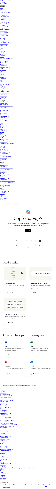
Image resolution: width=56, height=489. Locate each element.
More (1, 114)
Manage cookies (4, 473)
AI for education (4, 427)
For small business (4, 24)
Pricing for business (4, 22)
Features (1, 68)
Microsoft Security (4, 165)
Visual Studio (3, 186)
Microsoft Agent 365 (5, 67)
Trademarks (3, 476)
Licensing (2, 195)
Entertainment (3, 155)
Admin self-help (4, 93)
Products (2, 9)
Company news (3, 459)
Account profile (3, 404)
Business (2, 162)
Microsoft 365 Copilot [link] (7, 203)
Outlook (2, 52)
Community (3, 87)
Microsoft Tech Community (6, 182)
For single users (3, 15)
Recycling (2, 479)
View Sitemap (3, 198)
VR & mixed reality (4, 150)
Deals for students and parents (7, 426)
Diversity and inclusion (5, 463)
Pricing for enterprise (5, 29)
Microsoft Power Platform (6, 169)
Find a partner (3, 96)
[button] (40, 241)
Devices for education (5, 419)
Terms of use (3, 475)
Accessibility (3, 465)
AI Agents (2, 41)
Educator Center (4, 103)
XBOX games (3, 159)
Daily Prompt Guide (4, 42)
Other (1, 188)
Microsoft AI (3, 163)
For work (1, 90)
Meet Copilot (3, 38)
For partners (2, 109)
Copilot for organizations (6, 397)
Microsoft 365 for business (6, 168)
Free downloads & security (6, 191)
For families (3, 13)
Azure (1, 122)
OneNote (2, 140)
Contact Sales (3, 97)
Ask (22, 245)
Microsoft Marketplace (5, 184)
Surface (2, 126)
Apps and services (3, 45)
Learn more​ (2, 19)
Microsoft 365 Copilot (4, 36)
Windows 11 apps (4, 401)
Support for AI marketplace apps (7, 181)
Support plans (3, 94)
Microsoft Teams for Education (7, 420)
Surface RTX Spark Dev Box (6, 396)
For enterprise (2, 28)
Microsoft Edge (3, 65)
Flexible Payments (4, 414)
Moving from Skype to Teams (7, 143)
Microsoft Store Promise (5, 413)
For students (3, 18)
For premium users (4, 16)
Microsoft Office (4, 61)
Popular (17, 245)
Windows (2, 124)
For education (2, 100)
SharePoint (2, 55)
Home (1, 8)
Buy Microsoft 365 (4, 116)
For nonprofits (3, 34)
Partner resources (4, 111)
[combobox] (27, 241)
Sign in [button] (28, 230)
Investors (2, 462)
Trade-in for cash (4, 153)
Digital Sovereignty (4, 173)
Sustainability (3, 466)
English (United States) (5, 468)
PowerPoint (2, 51)
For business (2, 21)
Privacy (1, 472)
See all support (3, 113)
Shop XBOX (2, 148)
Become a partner (4, 110)
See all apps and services (6, 58)
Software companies (5, 185)
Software (1, 133)
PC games (2, 161)
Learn (27, 245)
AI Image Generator (4, 75)
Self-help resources (4, 84)
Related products (3, 59)
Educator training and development (8, 424)
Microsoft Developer (5, 178)
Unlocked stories (4, 197)
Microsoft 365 (2, 6)
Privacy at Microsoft (4, 460)
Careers (2, 456)
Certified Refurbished (5, 152)
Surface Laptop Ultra (5, 394)
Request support (4, 104)
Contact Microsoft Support (6, 88)
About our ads (3, 481)
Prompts (2, 73)
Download (2, 77)
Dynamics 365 (3, 166)
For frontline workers (5, 32)
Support (1, 81)
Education (2, 192)
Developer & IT (3, 175)
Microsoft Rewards (4, 189)
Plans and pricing (4, 44)
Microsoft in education (5, 417)
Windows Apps (3, 135)
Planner (2, 57)
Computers (2, 146)
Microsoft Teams (4, 47)
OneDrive (2, 54)
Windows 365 (3, 62)
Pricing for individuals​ (5, 12)
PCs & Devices (3, 145)
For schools (2, 25)
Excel (1, 49)
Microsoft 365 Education (6, 421)
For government (4, 26)
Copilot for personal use (5, 398)
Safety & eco (3, 478)
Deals (1, 129)
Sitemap (2, 469)
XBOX (1, 127)
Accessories (2, 149)
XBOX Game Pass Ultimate (6, 156)
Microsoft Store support (5, 407)
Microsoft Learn (3, 179)
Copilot (1, 80)
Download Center (4, 406)
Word (1, 48)
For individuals (3, 10)
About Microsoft (4, 458)
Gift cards (2, 194)
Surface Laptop (3, 393)
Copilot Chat (3, 39)
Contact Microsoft (4, 470)
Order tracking (3, 410)
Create (1, 71)
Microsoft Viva (3, 64)
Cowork (2, 74)
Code (28, 248)
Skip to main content (5, 0)
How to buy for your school (6, 423)
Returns (2, 408)
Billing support (3, 86)
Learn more (34, 385)
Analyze (39, 245)
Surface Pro (2, 391)
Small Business (3, 130)
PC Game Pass (3, 158)
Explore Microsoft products (6, 400)
